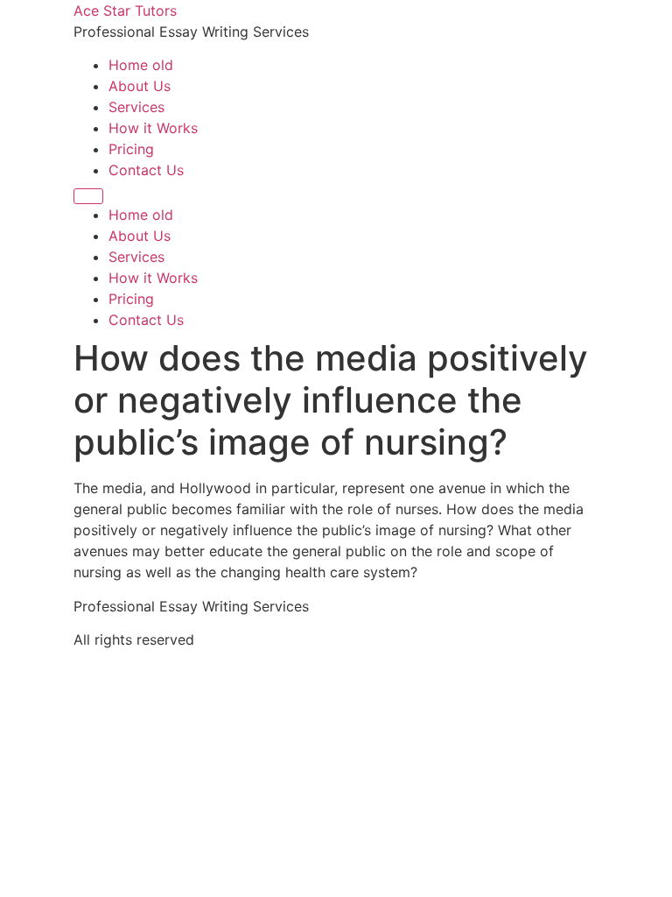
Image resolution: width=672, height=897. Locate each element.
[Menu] (88, 196)
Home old (140, 65)
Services (136, 107)
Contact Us (146, 170)
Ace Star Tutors (125, 10)
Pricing (131, 149)
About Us (139, 86)
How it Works (153, 128)
